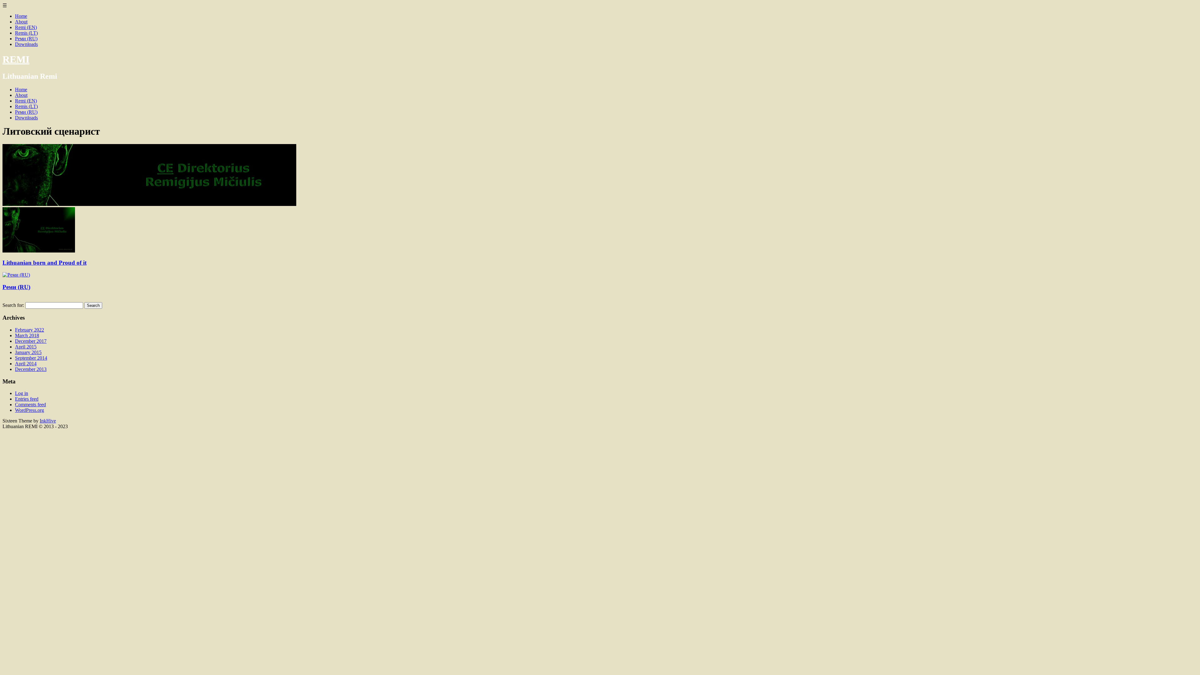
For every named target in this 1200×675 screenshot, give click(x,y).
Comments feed (30, 404)
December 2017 (31, 341)
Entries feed (26, 399)
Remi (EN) (26, 27)
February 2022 (29, 329)
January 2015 (28, 352)
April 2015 (26, 346)
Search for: (13, 305)
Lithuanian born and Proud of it (44, 262)
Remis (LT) (26, 33)
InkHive (48, 420)
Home (21, 16)
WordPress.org (29, 410)
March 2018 (27, 335)
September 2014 (31, 358)
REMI (15, 59)
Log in (21, 393)
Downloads (26, 44)
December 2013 (31, 369)
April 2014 (26, 363)
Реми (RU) (26, 38)
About (21, 21)
